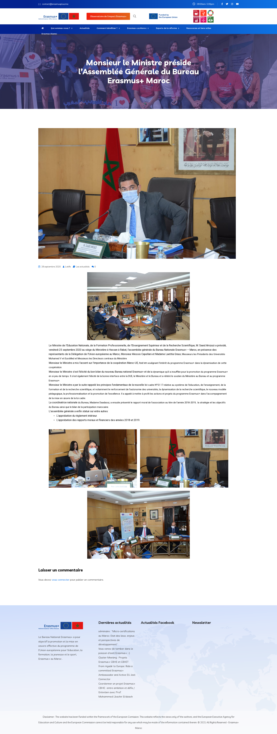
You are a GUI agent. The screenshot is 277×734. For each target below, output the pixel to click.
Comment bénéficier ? (107, 28)
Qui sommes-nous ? (60, 28)
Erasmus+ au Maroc (136, 28)
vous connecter (60, 579)
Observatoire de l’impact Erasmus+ (108, 16)
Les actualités (82, 266)
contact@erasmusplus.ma (55, 4)
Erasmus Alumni (49, 34)
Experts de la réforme (166, 28)
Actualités (85, 28)
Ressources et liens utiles (198, 28)
